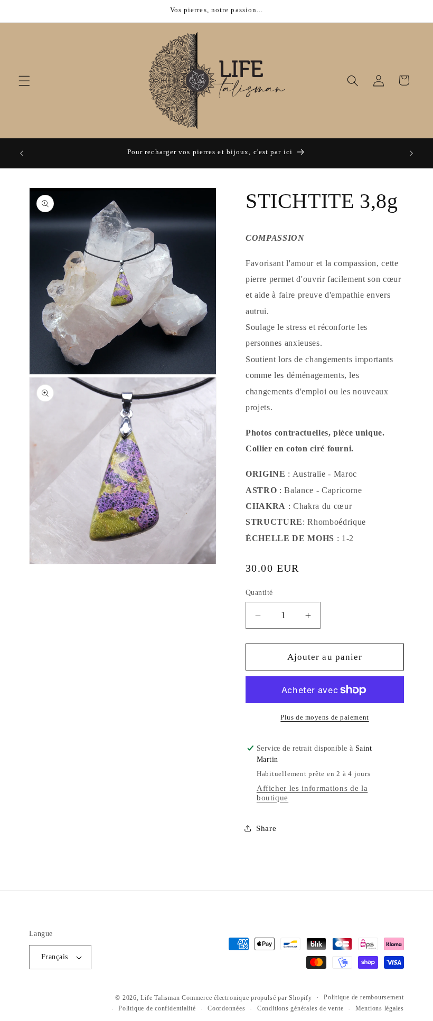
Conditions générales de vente (300, 1008)
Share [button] (266, 828)
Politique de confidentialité (157, 1008)
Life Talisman (160, 997)
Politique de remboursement (364, 997)
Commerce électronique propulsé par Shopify (247, 997)
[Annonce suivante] (411, 153)
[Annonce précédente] (21, 153)
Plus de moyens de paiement (324, 717)
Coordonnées (226, 1008)
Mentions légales (379, 1008)
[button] (24, 80)
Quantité (259, 592)
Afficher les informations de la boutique (312, 792)
